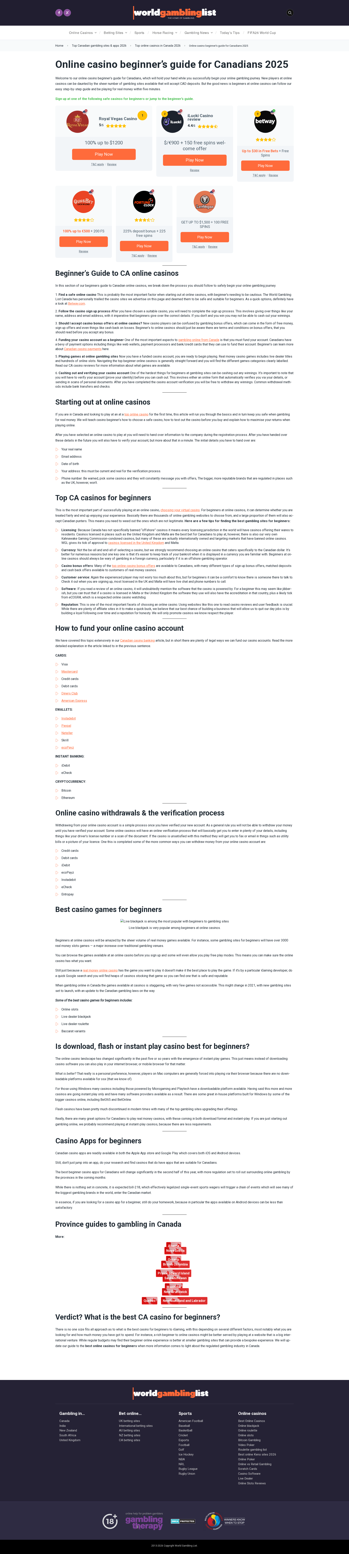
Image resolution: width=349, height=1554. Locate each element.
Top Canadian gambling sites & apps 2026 (99, 45)
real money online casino (100, 970)
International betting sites (136, 1426)
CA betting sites (129, 1440)
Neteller (67, 733)
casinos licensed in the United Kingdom (136, 543)
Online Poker (246, 1459)
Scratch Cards (247, 1469)
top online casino (136, 414)
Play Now (104, 154)
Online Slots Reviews (252, 1483)
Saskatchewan (175, 1278)
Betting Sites (113, 32)
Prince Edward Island (173, 1273)
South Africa (67, 1435)
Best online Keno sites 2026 (257, 1454)
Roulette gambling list (252, 1449)
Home (59, 45)
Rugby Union (187, 1473)
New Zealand (68, 1430)
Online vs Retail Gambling (254, 1464)
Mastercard (69, 672)
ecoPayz (67, 747)
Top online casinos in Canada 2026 (158, 45)
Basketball (185, 1430)
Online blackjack (248, 1426)
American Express (74, 701)
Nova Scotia (175, 1251)
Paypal (66, 726)
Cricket (183, 1435)
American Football (191, 1421)
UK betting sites (129, 1421)
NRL (182, 1464)
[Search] (290, 12)
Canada (64, 1421)
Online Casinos (81, 32)
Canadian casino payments (83, 349)
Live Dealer (245, 1478)
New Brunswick (175, 1292)
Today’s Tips (230, 32)
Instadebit (68, 718)
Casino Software (249, 1473)
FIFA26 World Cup (262, 32)
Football (184, 1445)
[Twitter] (67, 12)
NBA (182, 1459)
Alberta (173, 1246)
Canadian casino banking (137, 640)
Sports (139, 32)
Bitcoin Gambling (249, 1440)
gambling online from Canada (198, 340)
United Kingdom (69, 1440)
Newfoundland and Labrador (184, 1301)
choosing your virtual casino (180, 510)
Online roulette (247, 1430)
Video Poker (246, 1445)
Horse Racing (162, 32)
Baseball (184, 1426)
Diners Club (69, 693)
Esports (184, 1440)
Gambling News (197, 32)
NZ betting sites (129, 1435)
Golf (181, 1449)
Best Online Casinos (251, 1421)
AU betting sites (129, 1430)
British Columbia (175, 1264)
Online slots (246, 1435)
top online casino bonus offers (133, 566)
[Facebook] (59, 12)
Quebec (150, 1301)
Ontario (173, 1259)
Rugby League (188, 1469)
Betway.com (76, 303)
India (62, 1426)
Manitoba (174, 1287)
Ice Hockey (186, 1454)
